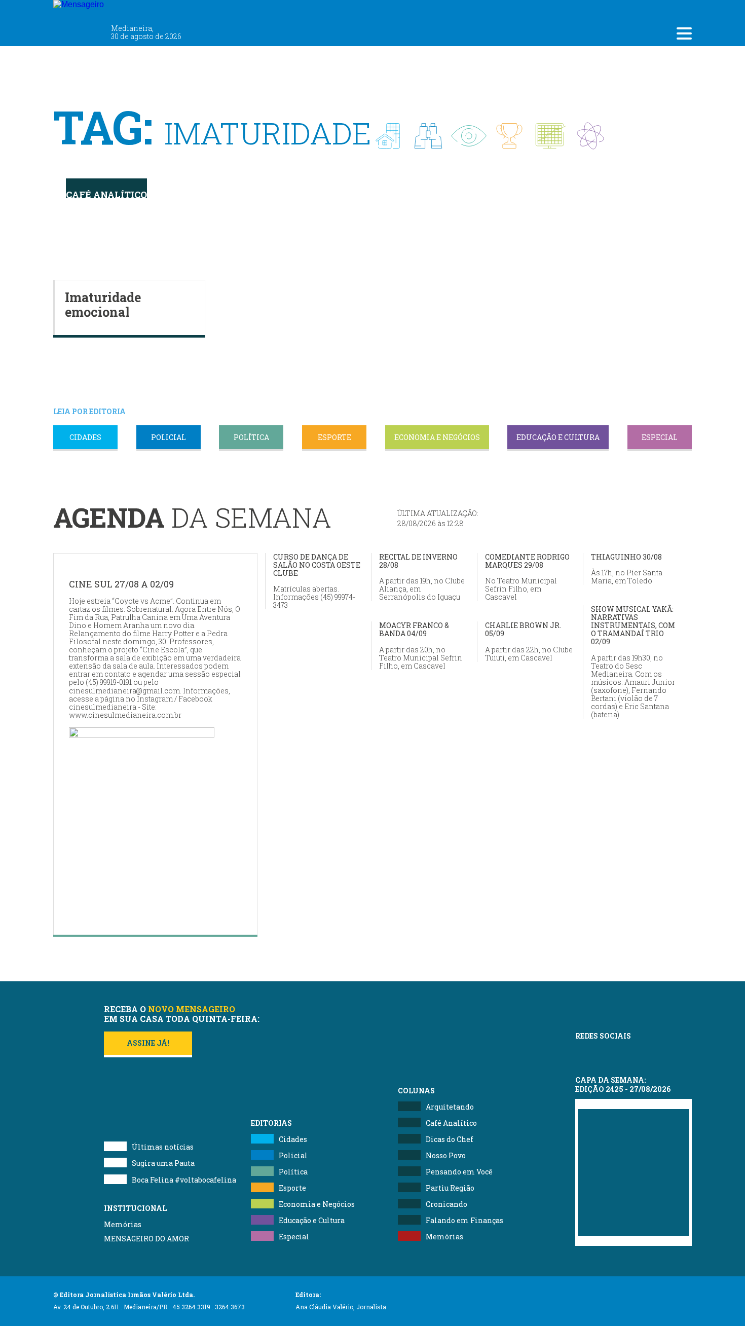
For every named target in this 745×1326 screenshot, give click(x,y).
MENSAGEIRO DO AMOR (146, 1238)
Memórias (122, 1224)
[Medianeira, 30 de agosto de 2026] (139, 9)
